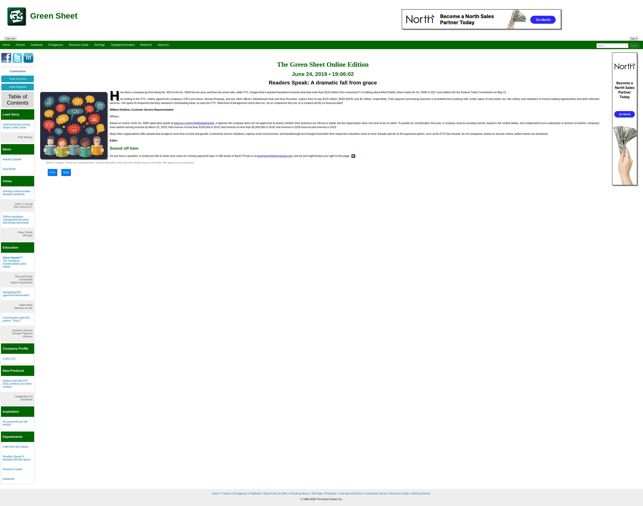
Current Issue (18, 71)
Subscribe (10, 38)
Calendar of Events (350, 493)
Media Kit (146, 44)
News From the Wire (275, 493)
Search (634, 45)
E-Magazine (56, 44)
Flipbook (255, 493)
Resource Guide (78, 44)
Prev (52, 172)
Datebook (37, 44)
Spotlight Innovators (122, 44)
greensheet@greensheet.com (274, 156)
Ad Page (99, 44)
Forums (20, 44)
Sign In (634, 38)
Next (66, 172)
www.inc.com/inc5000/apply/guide (194, 123)
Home (6, 44)
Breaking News (300, 493)
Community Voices (375, 493)
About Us (163, 44)
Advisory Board (421, 493)
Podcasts (330, 493)
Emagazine (240, 493)
